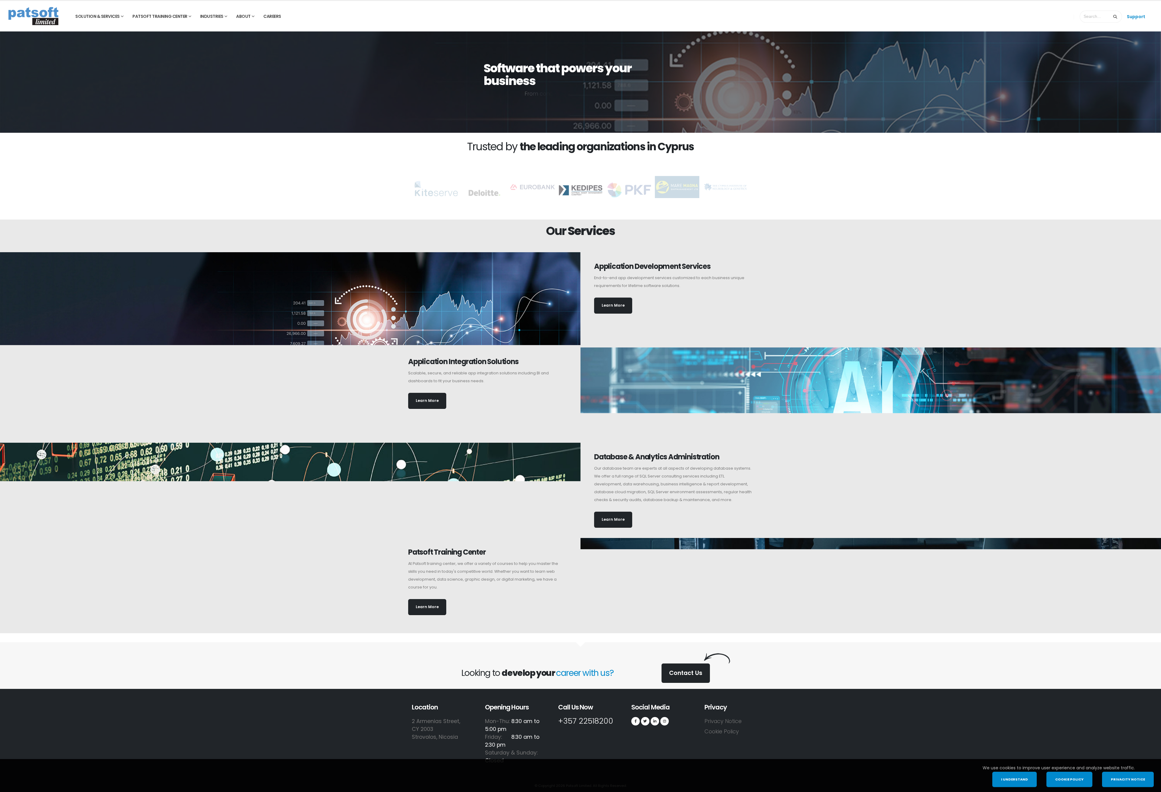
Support (1136, 17)
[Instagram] (664, 721)
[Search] (1115, 17)
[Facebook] (635, 721)
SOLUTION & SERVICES (97, 16)
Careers (272, 16)
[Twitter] (645, 721)
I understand (1014, 779)
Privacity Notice (1128, 779)
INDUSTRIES (211, 16)
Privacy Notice (723, 721)
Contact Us (685, 673)
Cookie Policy (721, 731)
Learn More (613, 305)
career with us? (584, 673)
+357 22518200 (585, 721)
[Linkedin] (655, 721)
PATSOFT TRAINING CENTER (159, 16)
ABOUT (243, 16)
